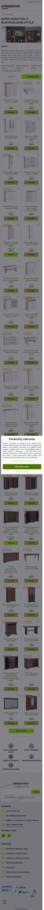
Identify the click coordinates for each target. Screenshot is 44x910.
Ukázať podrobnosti (22, 471)
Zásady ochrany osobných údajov (22, 461)
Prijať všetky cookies (22, 467)
